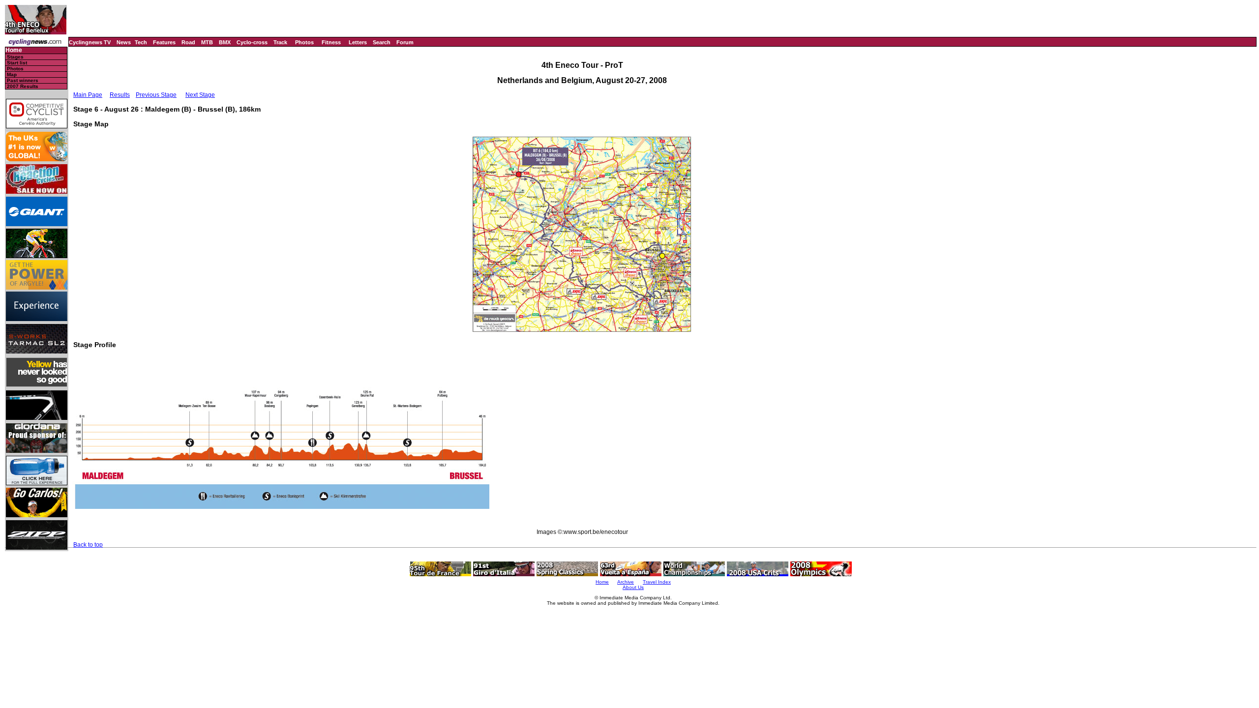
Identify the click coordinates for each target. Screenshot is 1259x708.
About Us (633, 587)
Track (280, 42)
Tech (141, 42)
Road (188, 42)
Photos (304, 42)
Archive (625, 582)
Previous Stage (156, 94)
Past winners (22, 80)
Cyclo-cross (252, 42)
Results (120, 94)
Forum (405, 42)
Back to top (88, 544)
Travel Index (657, 582)
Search (381, 42)
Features (164, 42)
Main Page (87, 94)
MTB (207, 42)
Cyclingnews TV (90, 42)
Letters (358, 42)
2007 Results (22, 86)
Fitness (331, 42)
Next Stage (200, 94)
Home (13, 50)
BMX (225, 42)
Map (12, 74)
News (124, 42)
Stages (15, 56)
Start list (17, 62)
